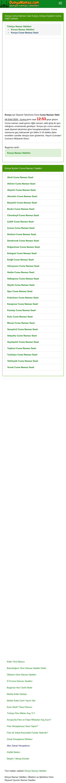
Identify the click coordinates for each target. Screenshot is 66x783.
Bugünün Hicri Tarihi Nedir (19, 687)
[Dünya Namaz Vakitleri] (20, 4)
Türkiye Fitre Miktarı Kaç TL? (21, 713)
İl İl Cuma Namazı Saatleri (19, 681)
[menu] (60, 3)
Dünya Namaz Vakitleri (36, 771)
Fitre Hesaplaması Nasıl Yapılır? (22, 726)
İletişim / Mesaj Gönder (18, 758)
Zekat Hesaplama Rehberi (19, 739)
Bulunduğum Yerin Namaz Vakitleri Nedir (26, 668)
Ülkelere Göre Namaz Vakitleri (21, 674)
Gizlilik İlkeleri (13, 752)
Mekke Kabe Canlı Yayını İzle (21, 700)
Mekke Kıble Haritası (17, 694)
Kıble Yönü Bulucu (16, 661)
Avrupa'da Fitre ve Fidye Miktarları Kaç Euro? (29, 719)
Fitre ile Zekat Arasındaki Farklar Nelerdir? (27, 732)
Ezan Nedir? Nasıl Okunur (19, 707)
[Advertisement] (33, 74)
